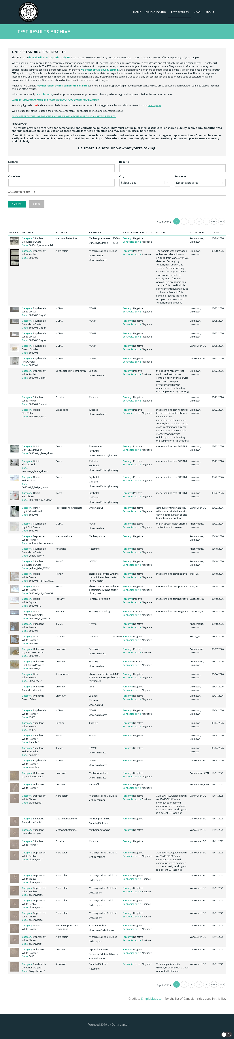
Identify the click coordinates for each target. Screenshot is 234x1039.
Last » (221, 221)
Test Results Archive (43, 31)
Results (124, 161)
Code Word (15, 176)
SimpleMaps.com (152, 999)
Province (180, 176)
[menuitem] (137, 12)
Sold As (13, 161)
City (121, 176)
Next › (214, 221)
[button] (226, 1034)
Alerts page (154, 105)
